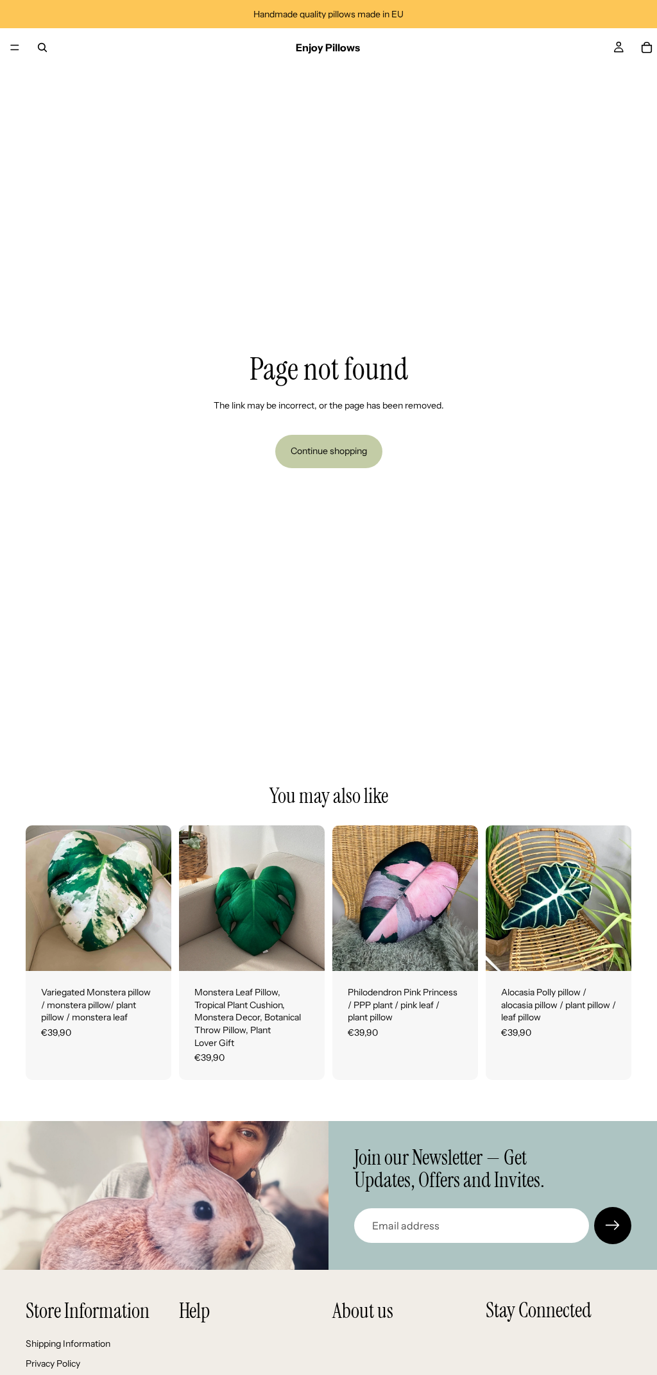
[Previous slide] (40, 898)
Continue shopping (329, 451)
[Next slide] (157, 898)
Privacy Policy (53, 1363)
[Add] (151, 951)
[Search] (42, 47)
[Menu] (15, 47)
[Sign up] (612, 1225)
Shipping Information (68, 1343)
